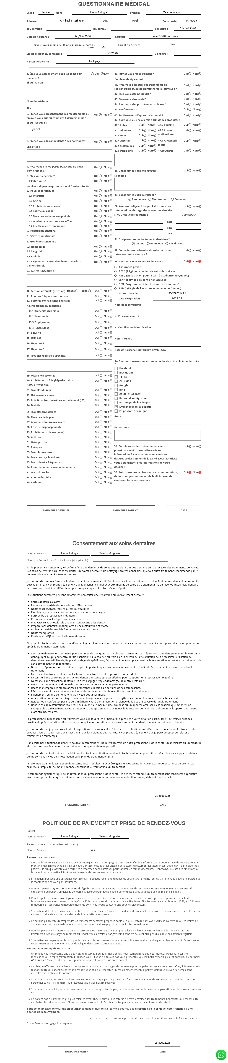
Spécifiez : (33, 147)
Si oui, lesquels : (37, 122)
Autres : (119, 416)
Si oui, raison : (35, 82)
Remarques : (122, 427)
